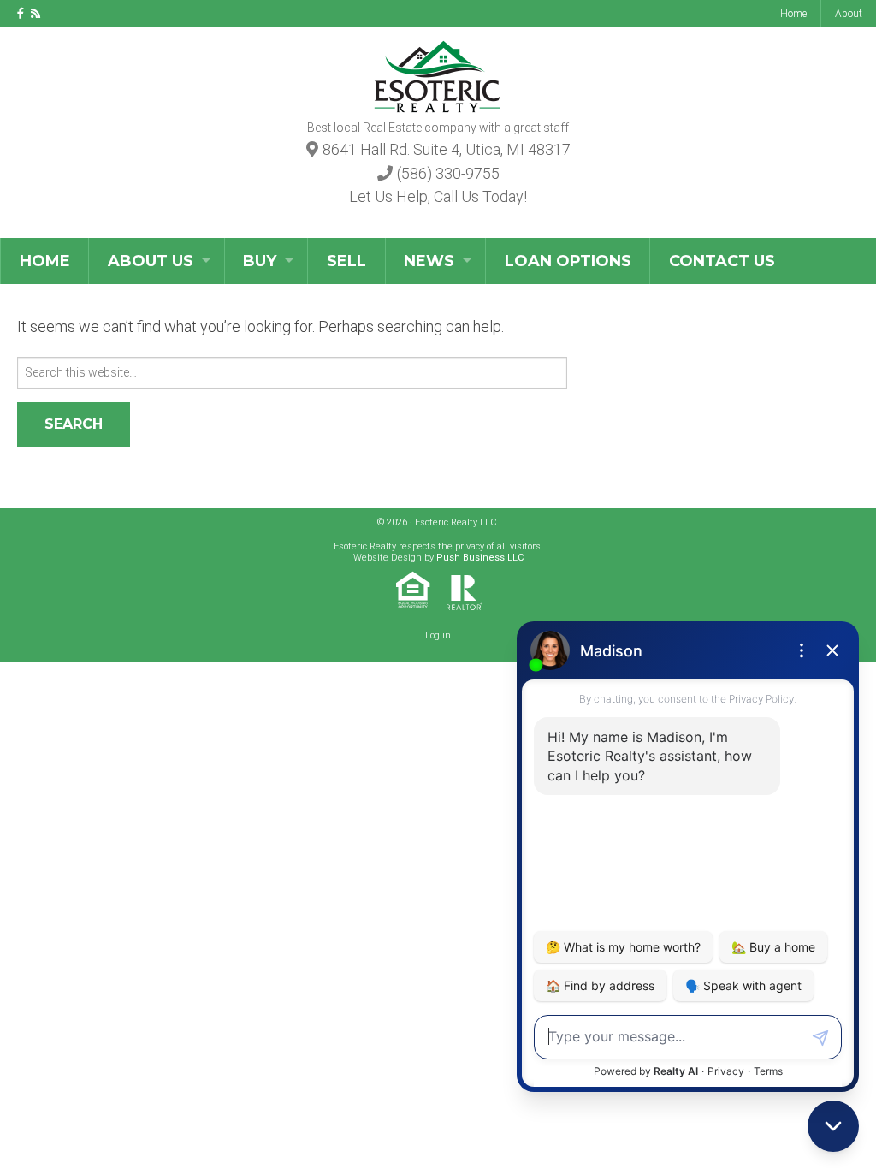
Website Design (387, 557)
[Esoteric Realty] (438, 74)
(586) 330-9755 (448, 173)
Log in (438, 635)
